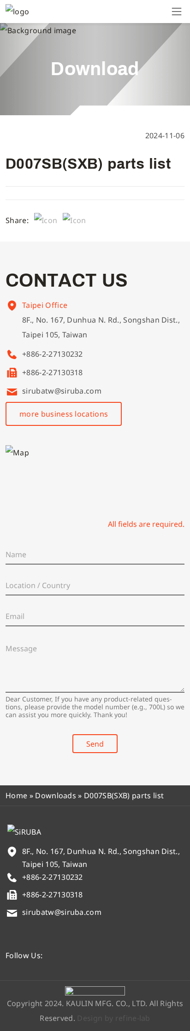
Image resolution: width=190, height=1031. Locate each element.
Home (16, 795)
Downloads (55, 795)
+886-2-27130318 (52, 372)
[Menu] (176, 11)
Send (95, 744)
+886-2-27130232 (52, 354)
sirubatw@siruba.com (61, 391)
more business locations (63, 414)
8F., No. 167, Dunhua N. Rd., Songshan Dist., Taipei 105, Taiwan (101, 327)
